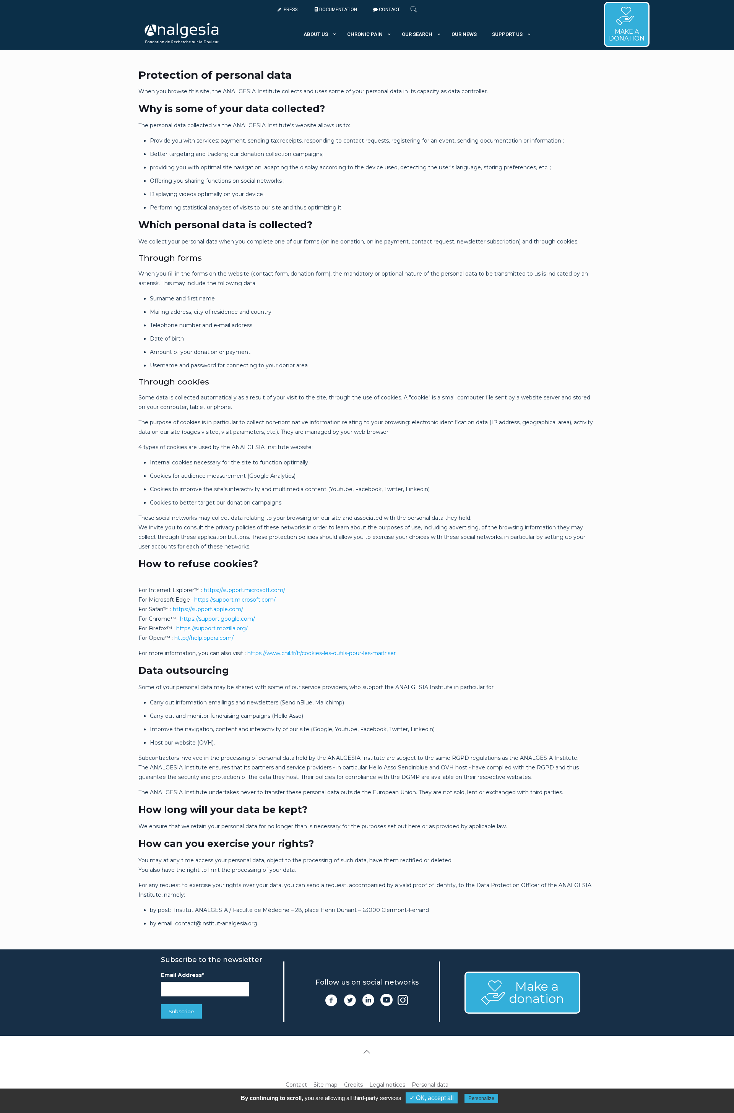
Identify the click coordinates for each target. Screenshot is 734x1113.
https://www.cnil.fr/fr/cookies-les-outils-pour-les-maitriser (321, 653)
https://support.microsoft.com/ (244, 590)
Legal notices (387, 1084)
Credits (353, 1084)
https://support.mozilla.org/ (212, 628)
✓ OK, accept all (431, 1098)
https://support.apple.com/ (208, 609)
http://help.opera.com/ (204, 637)
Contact (296, 1084)
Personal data (430, 1084)
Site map (325, 1084)
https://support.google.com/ (217, 618)
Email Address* (182, 975)
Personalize (481, 1098)
